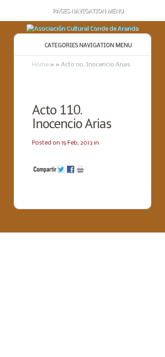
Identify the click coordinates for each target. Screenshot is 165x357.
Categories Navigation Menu (88, 46)
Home (40, 65)
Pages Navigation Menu (88, 11)
